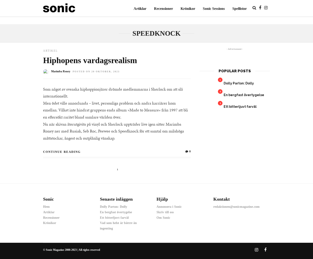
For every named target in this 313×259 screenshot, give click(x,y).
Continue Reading (62, 152)
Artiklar (140, 9)
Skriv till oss (165, 212)
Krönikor (188, 9)
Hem (46, 206)
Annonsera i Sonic (169, 206)
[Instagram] (266, 8)
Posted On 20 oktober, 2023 (96, 71)
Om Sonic (163, 217)
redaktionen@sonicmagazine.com (236, 206)
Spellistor (239, 9)
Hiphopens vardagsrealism (90, 60)
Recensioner (163, 9)
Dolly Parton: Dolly (239, 83)
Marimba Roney (60, 71)
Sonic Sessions (214, 9)
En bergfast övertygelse (244, 95)
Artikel (50, 50)
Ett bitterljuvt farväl (240, 106)
